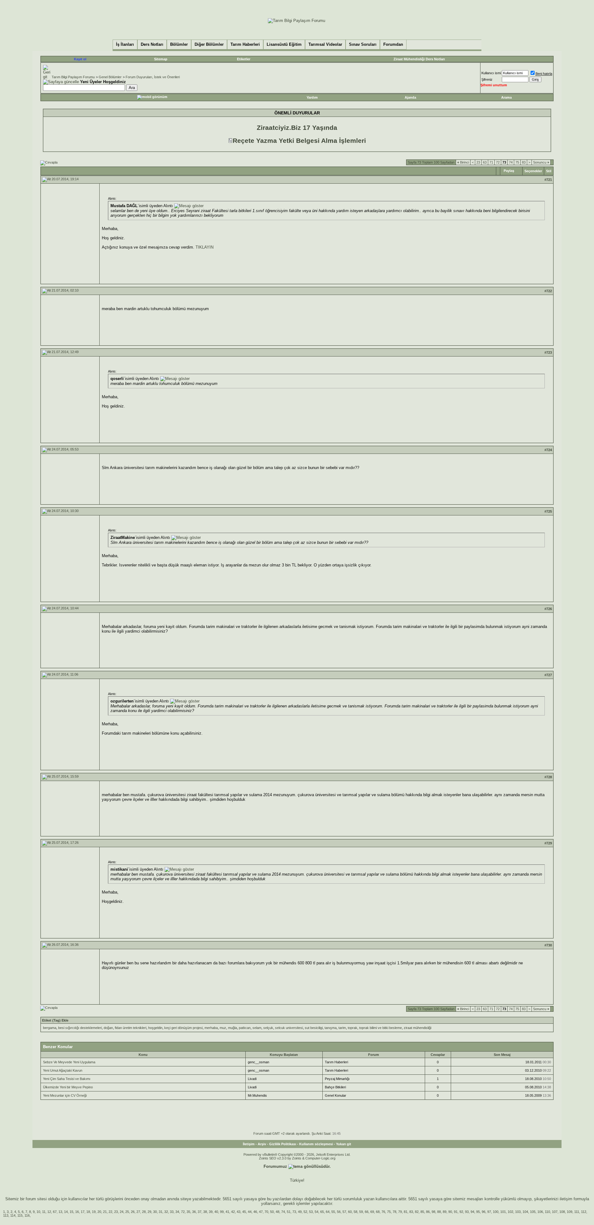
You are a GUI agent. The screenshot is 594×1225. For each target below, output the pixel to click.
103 (518, 1212)
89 (444, 1212)
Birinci (463, 162)
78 (394, 1212)
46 (255, 1212)
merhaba (211, 1028)
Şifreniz (487, 79)
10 (38, 1212)
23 (478, 162)
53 (311, 1212)
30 (155, 1212)
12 (49, 1212)
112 (583, 1212)
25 (127, 1212)
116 (27, 1215)
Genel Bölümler (110, 77)
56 (339, 1212)
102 (510, 1212)
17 (82, 1212)
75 (517, 162)
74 (511, 162)
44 (250, 1212)
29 (149, 1212)
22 (110, 1212)
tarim (342, 1028)
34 (177, 1212)
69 (372, 1212)
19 (94, 1212)
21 (105, 1212)
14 (66, 1212)
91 (456, 1212)
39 (211, 1212)
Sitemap (160, 59)
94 (472, 1212)
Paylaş (509, 171)
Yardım (312, 97)
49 (300, 1212)
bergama (49, 1028)
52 (305, 1212)
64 (327, 1212)
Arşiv (262, 1144)
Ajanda (410, 97)
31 (160, 1212)
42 (233, 1212)
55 (333, 1212)
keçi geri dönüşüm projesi (183, 1028)
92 (461, 1212)
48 (277, 1212)
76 (383, 1212)
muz (223, 1028)
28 (144, 1212)
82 (417, 1212)
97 (489, 1212)
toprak (352, 1028)
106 (540, 1212)
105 (533, 1212)
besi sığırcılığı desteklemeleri (80, 1028)
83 (524, 162)
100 (495, 1212)
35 (188, 1212)
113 (5, 1215)
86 (428, 1212)
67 (55, 1212)
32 (166, 1212)
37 (199, 1212)
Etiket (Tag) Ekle (55, 1020)
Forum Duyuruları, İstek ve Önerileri (153, 77)
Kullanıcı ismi (491, 73)
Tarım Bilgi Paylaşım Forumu (73, 77)
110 (547, 1212)
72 (498, 162)
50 (272, 1212)
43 (238, 1212)
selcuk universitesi (289, 1028)
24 (121, 1212)
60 (350, 1212)
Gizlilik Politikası (282, 1144)
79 (400, 1212)
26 (133, 1212)
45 (244, 1212)
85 (422, 1212)
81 (405, 1212)
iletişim (566, 1199)
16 (77, 1212)
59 (361, 1212)
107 (554, 1212)
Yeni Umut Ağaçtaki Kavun (62, 1070)
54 (316, 1212)
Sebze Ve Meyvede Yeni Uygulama (69, 1062)
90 (450, 1212)
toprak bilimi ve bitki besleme (380, 1028)
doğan (108, 1028)
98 (433, 1212)
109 (569, 1212)
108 (562, 1212)
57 (344, 1212)
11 (43, 1212)
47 (261, 1212)
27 (138, 1212)
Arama (506, 97)
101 (503, 1212)
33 (172, 1212)
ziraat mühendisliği (417, 1028)
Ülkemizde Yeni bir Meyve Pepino (68, 1087)
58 (355, 1212)
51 (289, 1212)
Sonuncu (541, 162)
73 (294, 1212)
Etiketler (243, 59)
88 (439, 1212)
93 (467, 1212)
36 (194, 1212)
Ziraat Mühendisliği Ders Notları (419, 59)
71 (491, 162)
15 (71, 1212)
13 (60, 1212)
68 (378, 1212)
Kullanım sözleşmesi (316, 1144)
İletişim (249, 1144)
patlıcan (245, 1028)
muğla (232, 1028)
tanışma (331, 1028)
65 (322, 1212)
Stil (548, 171)
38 (205, 1212)
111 (576, 1212)
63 (485, 162)
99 (222, 1212)
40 (216, 1212)
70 (266, 1212)
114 (12, 1215)
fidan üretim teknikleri (130, 1028)
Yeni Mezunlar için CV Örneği (65, 1095)
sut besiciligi (314, 1028)
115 (20, 1215)
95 (478, 1212)
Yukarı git (343, 1144)
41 (227, 1212)
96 (483, 1212)
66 (366, 1212)
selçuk (268, 1028)
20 (99, 1212)
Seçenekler (533, 171)
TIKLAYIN (204, 247)
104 (525, 1212)
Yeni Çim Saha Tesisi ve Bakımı (66, 1079)
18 (88, 1212)
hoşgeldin (155, 1028)
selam (256, 1028)
